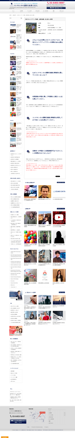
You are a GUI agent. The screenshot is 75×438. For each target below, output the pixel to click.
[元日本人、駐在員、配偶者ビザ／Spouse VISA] (13, 49)
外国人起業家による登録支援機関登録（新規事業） (18, 73)
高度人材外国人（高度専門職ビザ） (16, 227)
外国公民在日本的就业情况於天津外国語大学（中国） (18, 135)
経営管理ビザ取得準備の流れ (15, 157)
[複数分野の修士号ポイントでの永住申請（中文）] (30, 262)
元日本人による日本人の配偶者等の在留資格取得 (16, 349)
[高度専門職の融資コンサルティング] (44, 197)
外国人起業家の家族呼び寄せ (15, 185)
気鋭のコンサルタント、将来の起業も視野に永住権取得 (44, 226)
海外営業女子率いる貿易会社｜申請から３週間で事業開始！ (59, 264)
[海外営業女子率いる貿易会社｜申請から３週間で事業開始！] (59, 262)
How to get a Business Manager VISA (16, 268)
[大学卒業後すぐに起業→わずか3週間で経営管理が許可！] (30, 243)
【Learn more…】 (14, 287)
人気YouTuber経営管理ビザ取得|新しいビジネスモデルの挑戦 (59, 226)
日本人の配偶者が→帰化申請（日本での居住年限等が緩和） (16, 346)
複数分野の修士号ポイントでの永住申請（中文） (30, 264)
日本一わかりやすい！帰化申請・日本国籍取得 (16, 342)
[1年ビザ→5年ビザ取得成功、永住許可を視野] (59, 243)
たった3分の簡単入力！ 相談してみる (19, 421)
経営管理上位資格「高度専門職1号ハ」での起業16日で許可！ (19, 68)
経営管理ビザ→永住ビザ (15, 310)
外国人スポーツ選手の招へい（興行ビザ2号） (16, 236)
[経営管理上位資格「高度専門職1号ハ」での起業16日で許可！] (30, 197)
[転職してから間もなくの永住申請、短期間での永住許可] (44, 243)
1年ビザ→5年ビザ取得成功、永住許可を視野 (59, 245)
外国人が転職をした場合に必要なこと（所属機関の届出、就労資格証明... (30, 324)
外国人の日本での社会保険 (15, 187)
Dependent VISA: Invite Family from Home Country (15, 274)
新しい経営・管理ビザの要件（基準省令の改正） (15, 401)
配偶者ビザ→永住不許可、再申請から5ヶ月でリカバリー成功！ (18, 88)
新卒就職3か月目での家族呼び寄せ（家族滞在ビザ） (18, 83)
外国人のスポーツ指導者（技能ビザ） (16, 233)
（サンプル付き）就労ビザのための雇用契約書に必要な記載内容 (16, 241)
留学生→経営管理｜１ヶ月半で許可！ (58, 284)
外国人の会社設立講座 (14, 183)
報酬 (49, 421)
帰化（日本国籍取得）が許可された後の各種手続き (16, 361)
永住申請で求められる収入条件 (16, 316)
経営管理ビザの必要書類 (15, 159)
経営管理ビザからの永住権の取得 (58, 305)
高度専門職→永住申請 (14, 312)
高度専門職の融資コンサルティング (44, 199)
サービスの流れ (13, 375)
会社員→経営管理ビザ (14, 167)
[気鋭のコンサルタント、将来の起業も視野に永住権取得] (44, 224)
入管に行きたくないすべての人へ (15, 391)
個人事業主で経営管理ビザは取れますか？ (59, 323)
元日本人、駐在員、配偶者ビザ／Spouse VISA (18, 46)
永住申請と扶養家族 (14, 318)
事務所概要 (12, 371)
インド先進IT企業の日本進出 (58, 199)
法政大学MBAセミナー (19, 124)
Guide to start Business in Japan (16, 264)
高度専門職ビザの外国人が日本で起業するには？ (44, 323)
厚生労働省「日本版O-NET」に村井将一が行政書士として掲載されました (18, 37)
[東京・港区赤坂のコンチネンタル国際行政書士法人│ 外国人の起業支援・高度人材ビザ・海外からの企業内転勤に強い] (23, 4)
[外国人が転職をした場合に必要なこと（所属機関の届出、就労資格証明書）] (30, 319)
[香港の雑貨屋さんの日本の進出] (44, 281)
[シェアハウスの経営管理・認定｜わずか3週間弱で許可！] (44, 262)
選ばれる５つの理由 (14, 373)
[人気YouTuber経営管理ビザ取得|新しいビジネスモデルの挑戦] (59, 224)
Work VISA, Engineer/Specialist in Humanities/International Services (16, 256)
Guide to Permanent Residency (16, 276)
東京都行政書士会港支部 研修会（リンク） (19, 129)
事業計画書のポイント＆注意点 (16, 161)
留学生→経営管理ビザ (14, 169)
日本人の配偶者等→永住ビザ (15, 308)
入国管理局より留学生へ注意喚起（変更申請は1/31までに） (15, 397)
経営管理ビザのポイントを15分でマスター (16, 154)
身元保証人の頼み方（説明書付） (16, 320)
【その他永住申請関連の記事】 (16, 322)
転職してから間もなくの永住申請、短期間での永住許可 (44, 245)
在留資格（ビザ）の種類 (15, 214)
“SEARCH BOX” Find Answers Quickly (19, 25)
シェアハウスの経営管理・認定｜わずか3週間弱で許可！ (44, 264)
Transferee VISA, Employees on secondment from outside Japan (16, 262)
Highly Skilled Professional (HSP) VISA (16, 259)
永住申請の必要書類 (14, 314)
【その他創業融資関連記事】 (15, 207)
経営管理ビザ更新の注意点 (15, 163)
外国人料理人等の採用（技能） (16, 238)
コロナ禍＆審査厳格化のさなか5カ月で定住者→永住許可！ (18, 63)
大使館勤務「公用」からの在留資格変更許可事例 (30, 284)
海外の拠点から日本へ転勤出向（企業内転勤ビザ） (16, 224)
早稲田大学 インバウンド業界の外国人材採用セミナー (19, 140)
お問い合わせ (13, 381)
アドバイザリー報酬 (14, 377)
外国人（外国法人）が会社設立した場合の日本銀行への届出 (30, 307)
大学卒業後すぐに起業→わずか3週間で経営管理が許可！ (30, 245)
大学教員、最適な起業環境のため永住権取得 (30, 226)
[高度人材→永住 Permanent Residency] (13, 44)
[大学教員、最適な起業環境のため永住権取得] (30, 224)
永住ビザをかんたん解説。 (15, 306)
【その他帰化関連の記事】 (15, 363)
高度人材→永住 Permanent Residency (18, 41)
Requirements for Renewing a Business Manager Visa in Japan (16, 271)
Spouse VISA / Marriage (14, 278)
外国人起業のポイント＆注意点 (16, 181)
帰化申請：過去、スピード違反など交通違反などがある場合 (16, 357)
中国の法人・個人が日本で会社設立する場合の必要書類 (44, 307)
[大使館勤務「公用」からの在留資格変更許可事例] (30, 281)
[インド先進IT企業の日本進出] (59, 196)
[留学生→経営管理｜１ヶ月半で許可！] (59, 281)
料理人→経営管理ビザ (14, 171)
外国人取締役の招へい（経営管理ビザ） (16, 217)
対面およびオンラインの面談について (18, 30)
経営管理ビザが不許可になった (16, 165)
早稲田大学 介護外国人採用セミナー (19, 144)
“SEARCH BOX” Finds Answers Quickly (16, 252)
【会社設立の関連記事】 (15, 189)
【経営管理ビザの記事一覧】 (15, 173)
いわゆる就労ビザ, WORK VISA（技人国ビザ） (16, 221)
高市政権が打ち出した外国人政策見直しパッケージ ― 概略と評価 (15, 394)
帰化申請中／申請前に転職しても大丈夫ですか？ (16, 352)
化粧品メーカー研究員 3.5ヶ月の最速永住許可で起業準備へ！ (18, 109)
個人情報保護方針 (13, 379)
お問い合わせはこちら (56, 7)
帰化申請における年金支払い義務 (16, 354)
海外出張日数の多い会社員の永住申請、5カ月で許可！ (18, 78)
